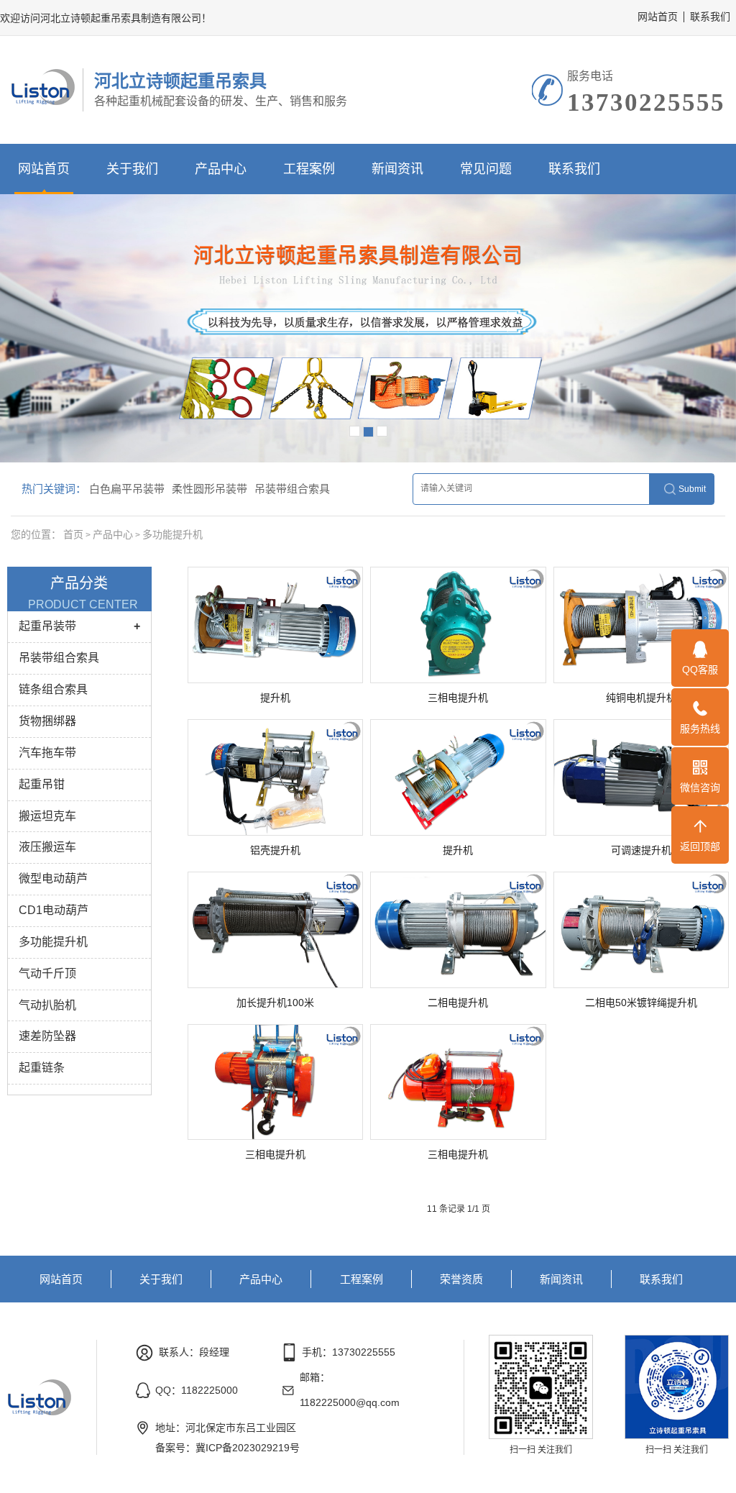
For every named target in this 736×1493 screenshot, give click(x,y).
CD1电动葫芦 (53, 910)
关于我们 (132, 169)
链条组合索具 (53, 689)
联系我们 (710, 17)
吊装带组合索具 (292, 489)
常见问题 (486, 169)
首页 (73, 534)
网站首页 (658, 17)
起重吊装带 (47, 626)
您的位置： (36, 534)
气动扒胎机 (47, 1005)
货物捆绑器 (47, 721)
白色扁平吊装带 (127, 489)
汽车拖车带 (47, 752)
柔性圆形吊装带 (209, 489)
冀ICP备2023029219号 (248, 1447)
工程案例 (309, 169)
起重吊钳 (42, 784)
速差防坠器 (47, 1036)
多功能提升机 (172, 534)
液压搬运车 (47, 847)
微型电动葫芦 (53, 878)
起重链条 (42, 1067)
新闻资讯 (397, 169)
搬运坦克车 (47, 816)
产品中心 (221, 169)
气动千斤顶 (47, 973)
